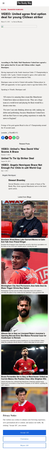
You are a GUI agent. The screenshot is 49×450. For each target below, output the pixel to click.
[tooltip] (3, 137)
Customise (25, 439)
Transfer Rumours (15, 10)
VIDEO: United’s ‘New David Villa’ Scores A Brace (20, 150)
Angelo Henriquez (9, 175)
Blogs (3, 10)
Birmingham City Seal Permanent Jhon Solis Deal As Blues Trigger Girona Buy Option (24, 287)
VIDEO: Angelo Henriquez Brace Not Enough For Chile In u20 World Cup (21, 166)
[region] (24, 431)
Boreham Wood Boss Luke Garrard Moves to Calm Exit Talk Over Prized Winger (23, 240)
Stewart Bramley (17, 22)
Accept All (24, 432)
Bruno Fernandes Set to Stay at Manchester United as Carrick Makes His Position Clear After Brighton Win (24, 378)
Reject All (25, 445)
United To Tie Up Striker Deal (17, 158)
